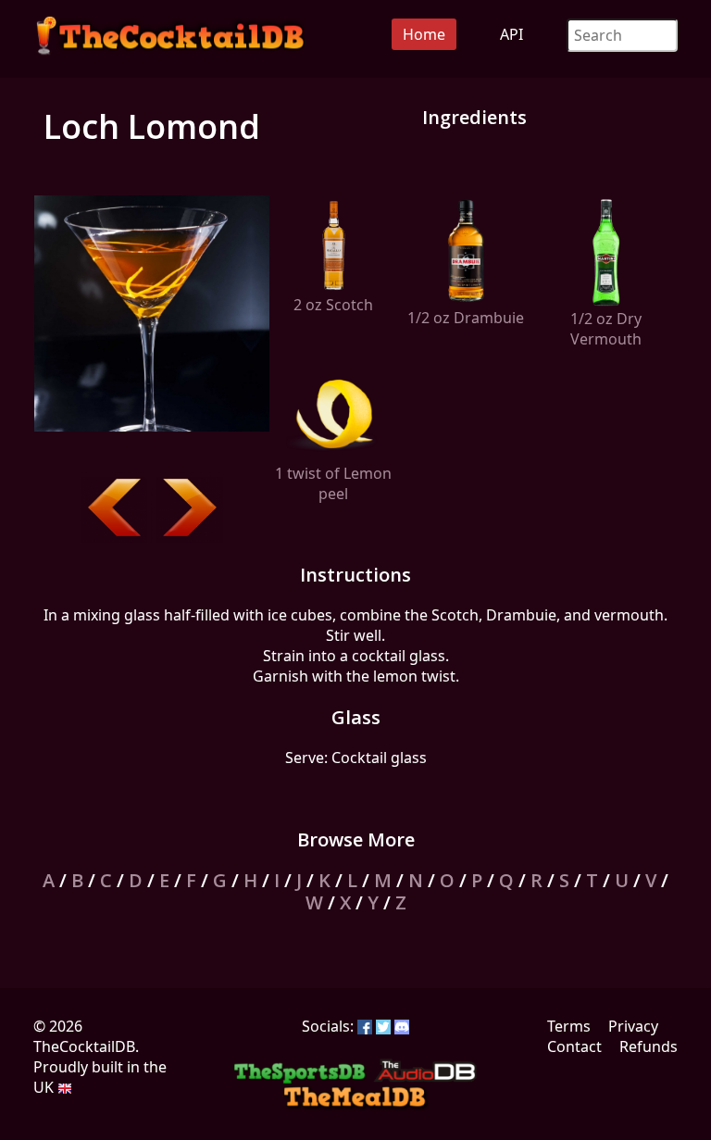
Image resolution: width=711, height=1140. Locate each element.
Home (424, 34)
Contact (574, 1046)
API (511, 34)
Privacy (633, 1026)
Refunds (648, 1046)
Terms (569, 1026)
